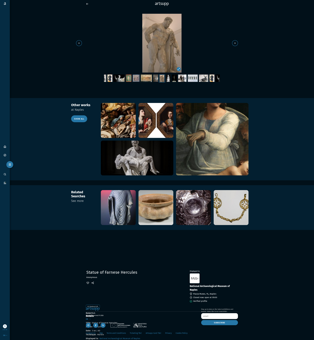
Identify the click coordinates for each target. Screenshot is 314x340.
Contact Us (90, 333)
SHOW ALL (79, 119)
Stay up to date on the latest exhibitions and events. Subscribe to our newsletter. (217, 310)
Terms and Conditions (116, 333)
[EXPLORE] (4, 155)
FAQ (101, 333)
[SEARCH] (4, 174)
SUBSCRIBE (219, 322)
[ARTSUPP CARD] (4, 183)
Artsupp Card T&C (153, 333)
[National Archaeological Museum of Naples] (213, 278)
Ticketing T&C (136, 333)
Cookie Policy (182, 333)
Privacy (168, 333)
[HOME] (4, 146)
